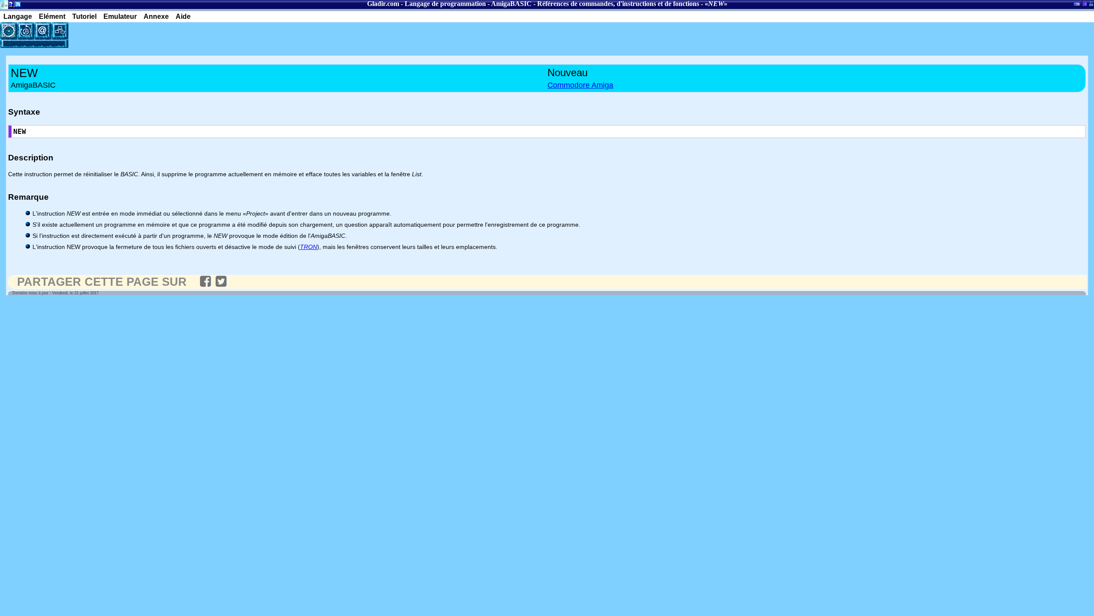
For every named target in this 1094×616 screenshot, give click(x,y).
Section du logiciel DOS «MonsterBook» (1076, 5)
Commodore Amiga (580, 85)
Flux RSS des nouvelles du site (16, 6)
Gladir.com (383, 3)
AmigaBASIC (511, 3)
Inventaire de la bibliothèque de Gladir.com (1083, 3)
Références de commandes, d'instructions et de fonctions (618, 3)
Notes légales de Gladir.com (9, 6)
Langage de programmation (445, 3)
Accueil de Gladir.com (4, 3)
